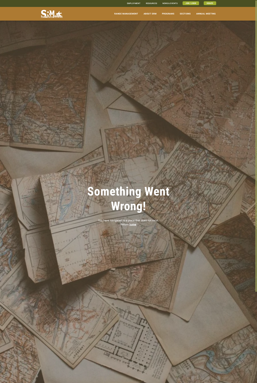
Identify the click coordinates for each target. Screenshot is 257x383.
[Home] (52, 14)
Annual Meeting (206, 13)
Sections (185, 13)
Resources (151, 3)
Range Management (126, 13)
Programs (168, 13)
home (132, 224)
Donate (210, 3)
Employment (134, 3)
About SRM (150, 13)
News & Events (169, 3)
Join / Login (191, 3)
